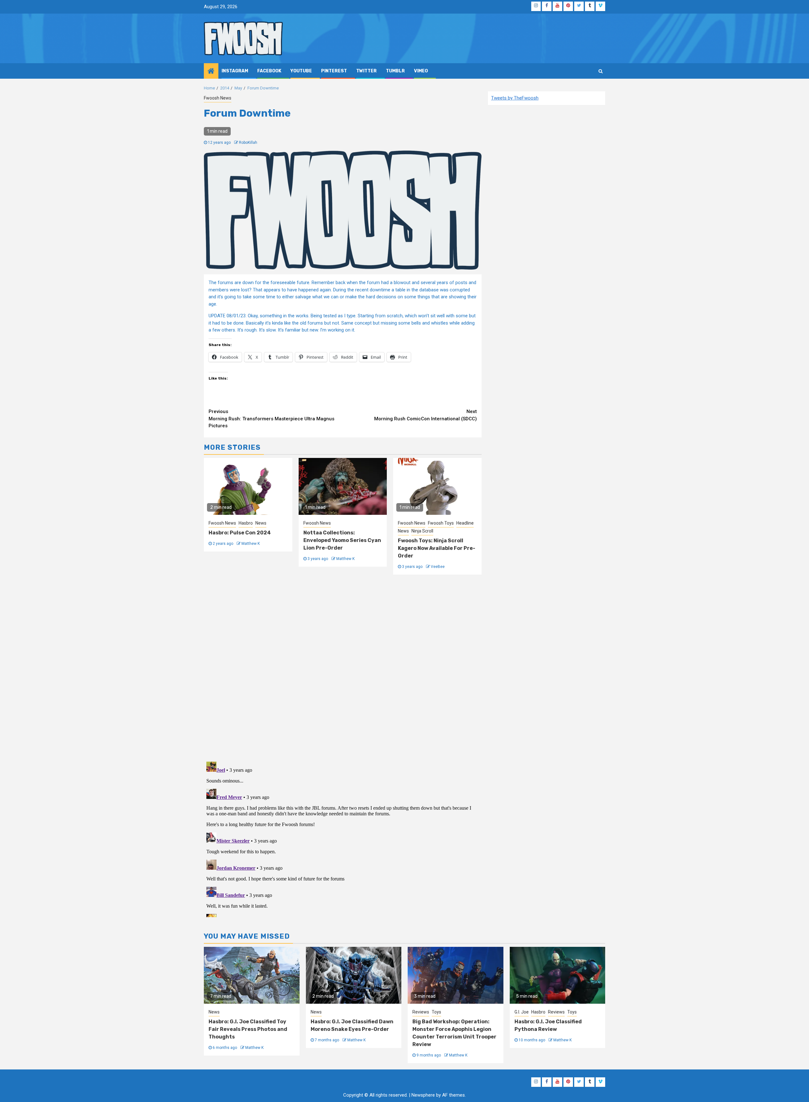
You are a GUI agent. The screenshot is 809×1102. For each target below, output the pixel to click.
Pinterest (334, 71)
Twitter (366, 71)
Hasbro (246, 523)
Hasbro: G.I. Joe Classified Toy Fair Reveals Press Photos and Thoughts (248, 1029)
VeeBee (438, 566)
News (260, 523)
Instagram (235, 71)
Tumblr (395, 71)
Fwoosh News (217, 97)
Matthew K (250, 543)
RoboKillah (248, 142)
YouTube (301, 71)
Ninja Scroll (422, 530)
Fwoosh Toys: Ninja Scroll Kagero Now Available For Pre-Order (436, 548)
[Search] (601, 71)
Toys (436, 1011)
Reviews (420, 1011)
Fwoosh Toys (441, 523)
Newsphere (423, 1095)
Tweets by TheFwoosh (514, 98)
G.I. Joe (521, 1011)
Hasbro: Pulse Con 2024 (240, 533)
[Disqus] (343, 667)
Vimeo (421, 71)
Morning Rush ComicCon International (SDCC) (425, 415)
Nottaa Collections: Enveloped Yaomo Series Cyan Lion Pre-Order (342, 540)
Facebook (269, 71)
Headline (465, 523)
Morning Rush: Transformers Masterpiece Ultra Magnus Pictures (271, 419)
